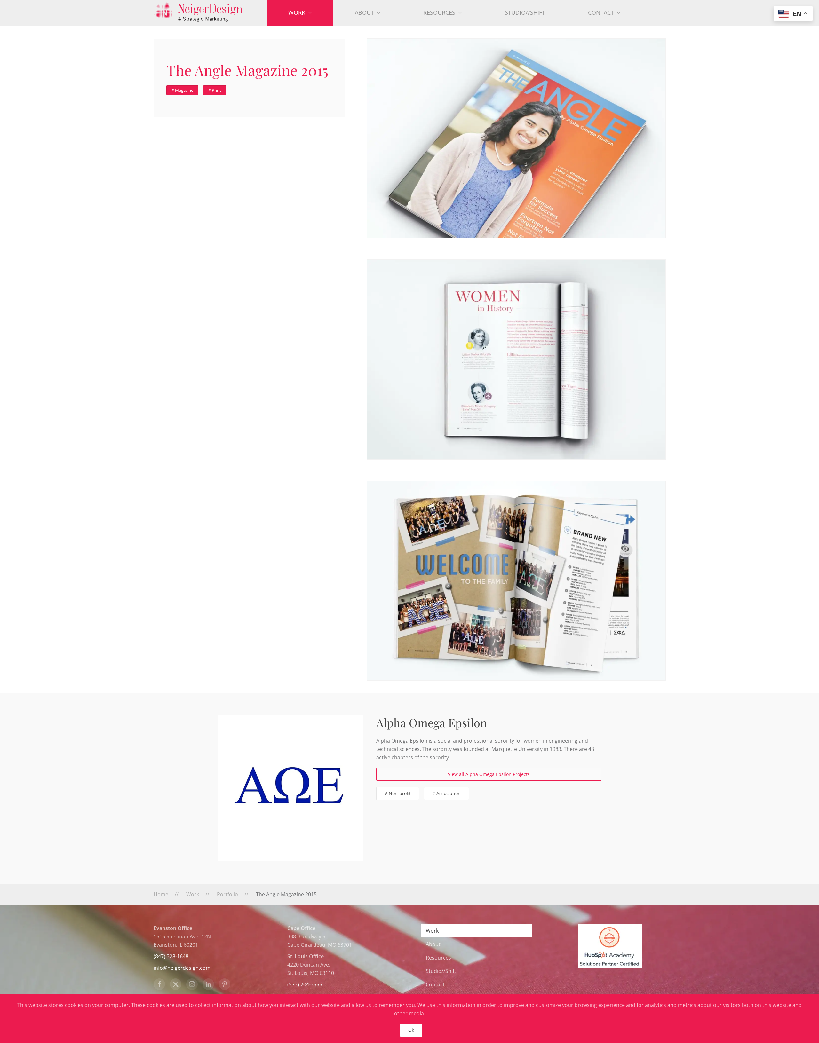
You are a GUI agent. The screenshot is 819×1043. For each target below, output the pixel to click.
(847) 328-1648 (171, 956)
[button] (516, 138)
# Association (446, 793)
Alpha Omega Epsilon (431, 722)
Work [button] (296, 12)
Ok (411, 1030)
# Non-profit (398, 793)
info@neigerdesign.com (182, 967)
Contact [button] (601, 12)
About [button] (364, 12)
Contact (435, 984)
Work (432, 930)
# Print (214, 90)
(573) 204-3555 (304, 984)
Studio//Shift (525, 12)
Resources (438, 957)
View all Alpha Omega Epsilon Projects (489, 774)
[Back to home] (210, 13)
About (433, 944)
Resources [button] (439, 12)
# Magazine (182, 90)
